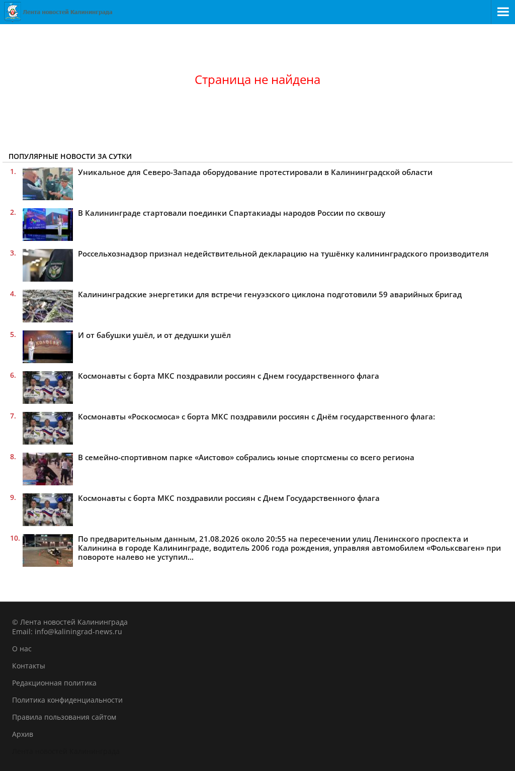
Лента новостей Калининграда (66, 751)
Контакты (28, 665)
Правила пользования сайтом (64, 717)
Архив (22, 734)
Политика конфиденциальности (67, 700)
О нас (22, 648)
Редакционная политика (54, 683)
